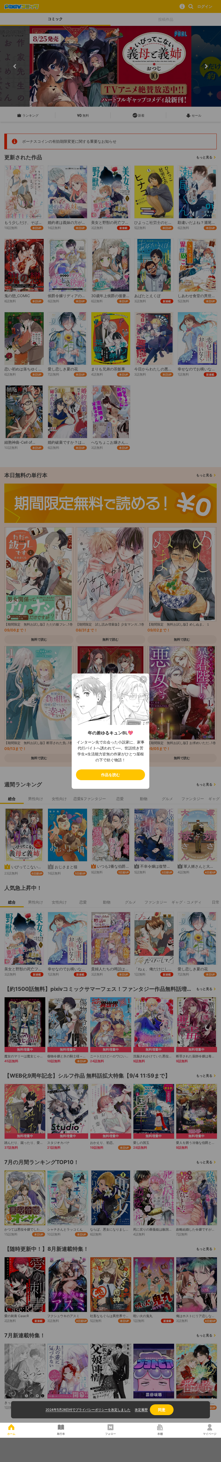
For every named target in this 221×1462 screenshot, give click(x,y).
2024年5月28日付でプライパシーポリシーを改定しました (88, 1410)
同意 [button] (161, 1409)
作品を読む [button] (110, 774)
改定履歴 (141, 1410)
